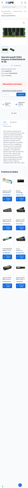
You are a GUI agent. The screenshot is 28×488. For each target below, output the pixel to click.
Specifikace (13, 122)
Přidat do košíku (8, 199)
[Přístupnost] (20, 485)
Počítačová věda (17, 11)
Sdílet (15, 113)
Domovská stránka (6, 11)
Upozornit (21, 94)
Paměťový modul (7, 13)
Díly (25, 11)
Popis (4, 122)
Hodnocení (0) (7, 126)
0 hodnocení (17, 65)
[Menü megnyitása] (2, 2)
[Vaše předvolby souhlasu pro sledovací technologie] (2, 486)
